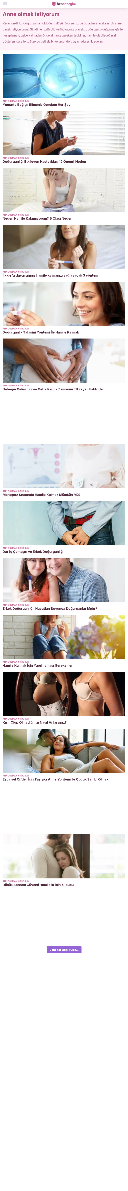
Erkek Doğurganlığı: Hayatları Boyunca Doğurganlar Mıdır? (50, 609)
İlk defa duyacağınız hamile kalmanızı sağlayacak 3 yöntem (50, 275)
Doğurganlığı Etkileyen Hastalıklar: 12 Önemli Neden (44, 162)
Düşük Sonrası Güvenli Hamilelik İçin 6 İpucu (38, 885)
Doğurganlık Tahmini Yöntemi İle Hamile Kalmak (41, 332)
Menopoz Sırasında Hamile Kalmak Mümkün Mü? (41, 495)
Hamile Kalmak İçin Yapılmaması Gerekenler (38, 665)
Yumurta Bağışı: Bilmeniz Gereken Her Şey (36, 105)
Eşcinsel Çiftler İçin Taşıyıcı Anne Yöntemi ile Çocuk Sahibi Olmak (55, 779)
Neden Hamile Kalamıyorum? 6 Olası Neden (37, 218)
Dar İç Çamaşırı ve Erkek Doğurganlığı (33, 552)
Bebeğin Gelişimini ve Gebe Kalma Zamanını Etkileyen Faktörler (53, 389)
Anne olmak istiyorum (16, 101)
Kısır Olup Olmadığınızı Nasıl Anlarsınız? (35, 722)
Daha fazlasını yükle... (64, 949)
